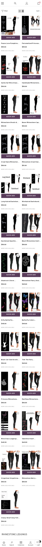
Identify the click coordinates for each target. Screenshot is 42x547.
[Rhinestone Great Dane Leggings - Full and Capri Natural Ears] (31, 144)
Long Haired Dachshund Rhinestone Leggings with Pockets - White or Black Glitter (10, 202)
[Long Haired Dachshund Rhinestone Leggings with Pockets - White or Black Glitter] (10, 183)
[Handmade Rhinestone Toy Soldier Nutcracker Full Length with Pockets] (31, 64)
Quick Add (10, 38)
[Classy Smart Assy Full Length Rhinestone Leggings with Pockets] (10, 499)
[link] (11, 543)
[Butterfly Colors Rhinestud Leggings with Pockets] (31, 302)
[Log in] (27, 3)
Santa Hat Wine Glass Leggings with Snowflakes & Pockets (9, 83)
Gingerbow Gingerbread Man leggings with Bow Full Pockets (10, 478)
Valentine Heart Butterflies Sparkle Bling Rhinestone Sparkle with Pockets (31, 439)
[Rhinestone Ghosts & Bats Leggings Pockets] (10, 104)
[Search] (15, 3)
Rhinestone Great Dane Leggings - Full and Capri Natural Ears (31, 162)
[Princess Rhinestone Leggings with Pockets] (10, 381)
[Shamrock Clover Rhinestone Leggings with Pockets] (10, 262)
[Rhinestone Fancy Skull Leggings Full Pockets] (31, 262)
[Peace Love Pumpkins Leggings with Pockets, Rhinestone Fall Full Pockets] (10, 25)
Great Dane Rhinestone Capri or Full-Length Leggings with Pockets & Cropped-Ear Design (10, 162)
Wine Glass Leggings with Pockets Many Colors (9, 439)
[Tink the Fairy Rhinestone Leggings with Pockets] (31, 341)
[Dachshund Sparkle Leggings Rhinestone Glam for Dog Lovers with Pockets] (10, 223)
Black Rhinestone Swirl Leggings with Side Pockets (30, 241)
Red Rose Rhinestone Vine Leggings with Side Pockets (31, 399)
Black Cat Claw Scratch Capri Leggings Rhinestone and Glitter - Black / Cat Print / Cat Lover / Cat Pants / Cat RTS (10, 360)
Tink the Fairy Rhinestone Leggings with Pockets (30, 360)
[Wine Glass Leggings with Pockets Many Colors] (10, 420)
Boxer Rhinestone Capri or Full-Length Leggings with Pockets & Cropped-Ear (31, 123)
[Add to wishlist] (18, 18)
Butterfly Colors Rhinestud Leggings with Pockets (31, 320)
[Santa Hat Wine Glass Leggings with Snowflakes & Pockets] (10, 64)
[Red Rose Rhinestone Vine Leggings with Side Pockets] (31, 381)
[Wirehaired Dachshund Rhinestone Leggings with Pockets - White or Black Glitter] (31, 183)
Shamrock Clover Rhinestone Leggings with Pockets (9, 281)
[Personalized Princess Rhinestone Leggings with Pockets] (31, 25)
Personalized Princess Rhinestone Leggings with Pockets (30, 43)
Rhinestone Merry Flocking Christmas (29, 478)
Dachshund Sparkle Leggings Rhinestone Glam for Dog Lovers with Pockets (9, 241)
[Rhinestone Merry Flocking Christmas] (31, 460)
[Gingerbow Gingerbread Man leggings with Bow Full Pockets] (10, 460)
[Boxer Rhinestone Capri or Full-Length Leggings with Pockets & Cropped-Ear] (31, 104)
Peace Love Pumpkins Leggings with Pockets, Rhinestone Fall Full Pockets (10, 43)
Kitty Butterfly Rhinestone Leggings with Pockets (9, 320)
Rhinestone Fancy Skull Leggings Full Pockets (31, 281)
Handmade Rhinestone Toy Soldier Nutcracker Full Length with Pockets (31, 83)
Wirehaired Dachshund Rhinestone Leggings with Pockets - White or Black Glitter (31, 202)
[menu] (2, 3)
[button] (19, 11)
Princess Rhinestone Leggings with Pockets (9, 399)
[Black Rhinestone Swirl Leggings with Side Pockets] (31, 223)
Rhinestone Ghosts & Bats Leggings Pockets (9, 123)
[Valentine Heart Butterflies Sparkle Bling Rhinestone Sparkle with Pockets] (31, 420)
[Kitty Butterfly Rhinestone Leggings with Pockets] (10, 302)
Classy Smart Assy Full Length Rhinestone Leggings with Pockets (9, 518)
